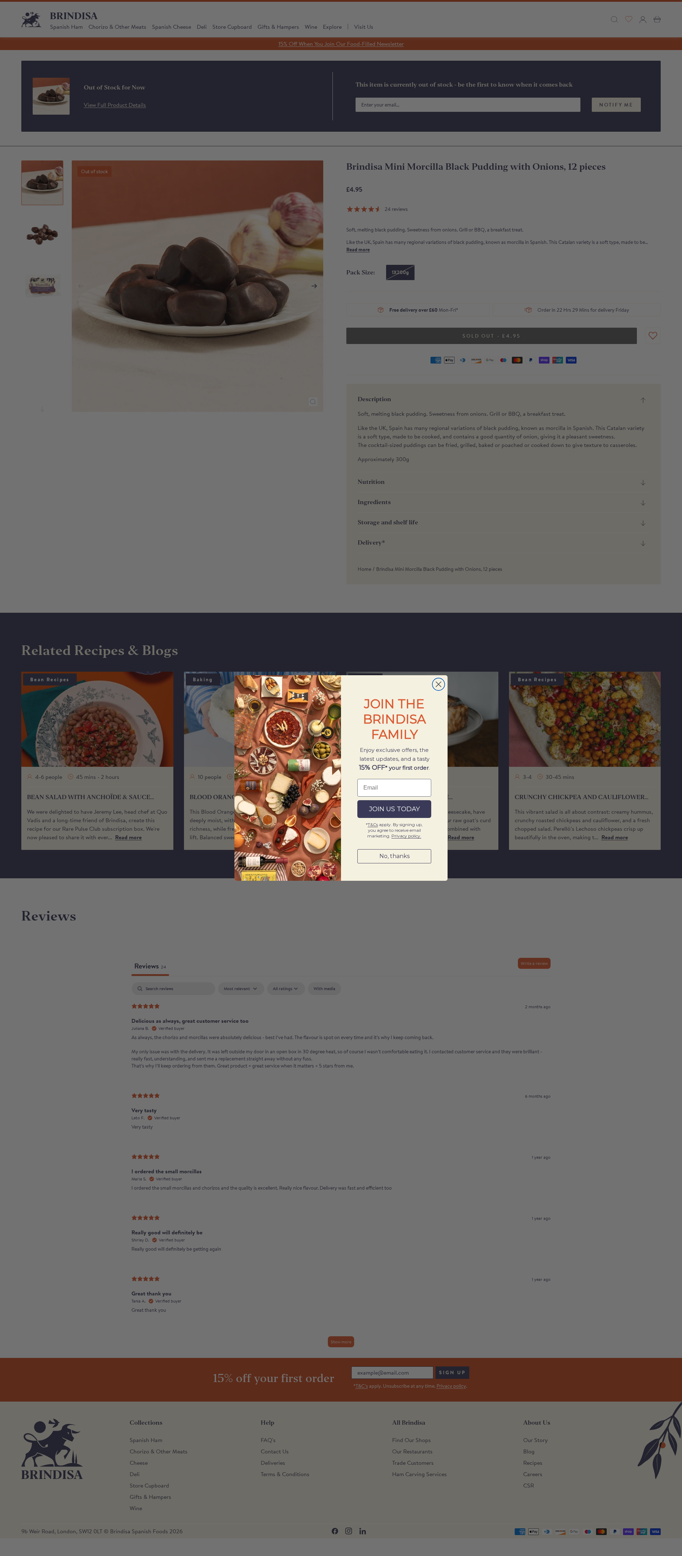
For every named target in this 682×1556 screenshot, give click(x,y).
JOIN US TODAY (394, 809)
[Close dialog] (438, 684)
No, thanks (394, 856)
